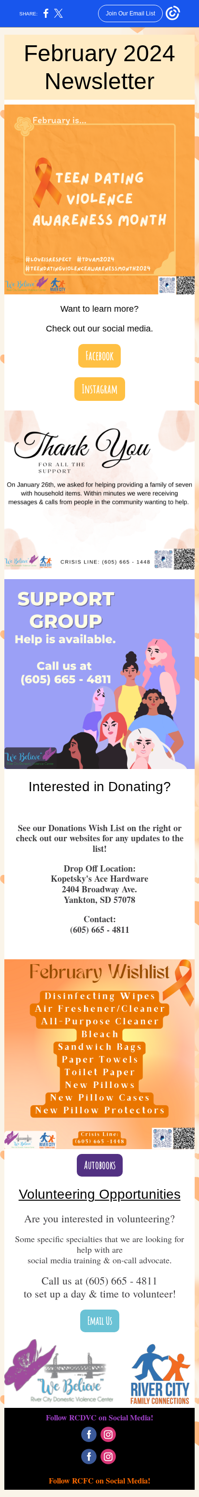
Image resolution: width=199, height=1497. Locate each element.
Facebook (99, 355)
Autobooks (99, 1164)
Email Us (99, 1320)
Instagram (100, 389)
